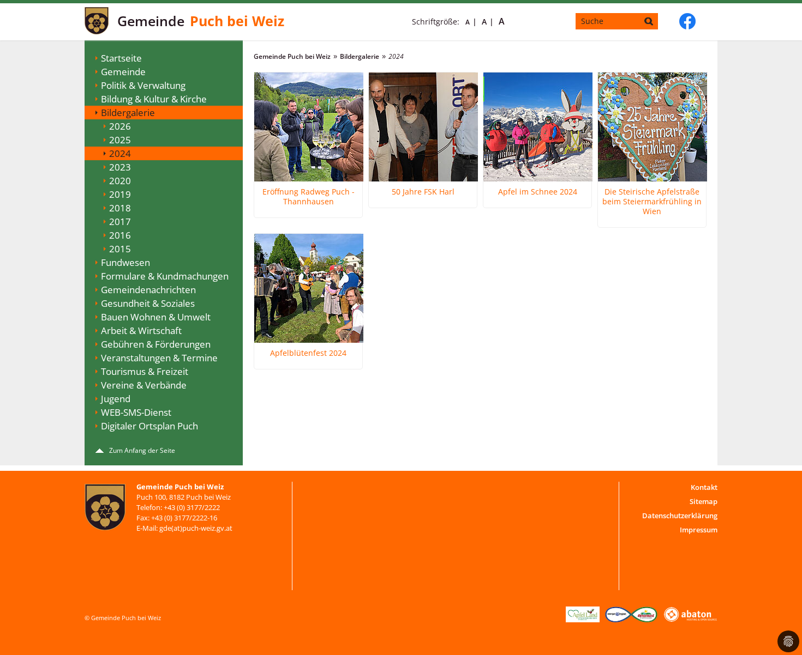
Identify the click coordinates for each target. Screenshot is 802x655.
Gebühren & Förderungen (156, 344)
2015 (120, 248)
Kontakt (704, 487)
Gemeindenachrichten (148, 289)
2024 (120, 153)
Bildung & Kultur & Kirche (154, 99)
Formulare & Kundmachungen (165, 276)
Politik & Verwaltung (143, 85)
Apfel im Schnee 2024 (537, 192)
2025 (120, 140)
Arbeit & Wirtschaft (141, 330)
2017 (120, 221)
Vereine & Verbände (144, 385)
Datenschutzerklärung (679, 515)
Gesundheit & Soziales (148, 303)
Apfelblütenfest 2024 (308, 353)
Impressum (698, 530)
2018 (120, 208)
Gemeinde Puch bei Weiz (292, 56)
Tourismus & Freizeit (144, 371)
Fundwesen (125, 262)
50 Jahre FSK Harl (423, 192)
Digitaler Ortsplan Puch (149, 426)
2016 (120, 235)
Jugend (115, 398)
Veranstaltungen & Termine (159, 357)
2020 (120, 180)
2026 (120, 126)
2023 (120, 167)
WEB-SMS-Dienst (136, 412)
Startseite (121, 58)
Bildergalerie (128, 112)
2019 (120, 194)
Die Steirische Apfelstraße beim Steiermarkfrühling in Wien (652, 201)
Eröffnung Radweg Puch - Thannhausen (308, 197)
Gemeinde (123, 71)
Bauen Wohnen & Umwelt (156, 317)
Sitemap (703, 501)
